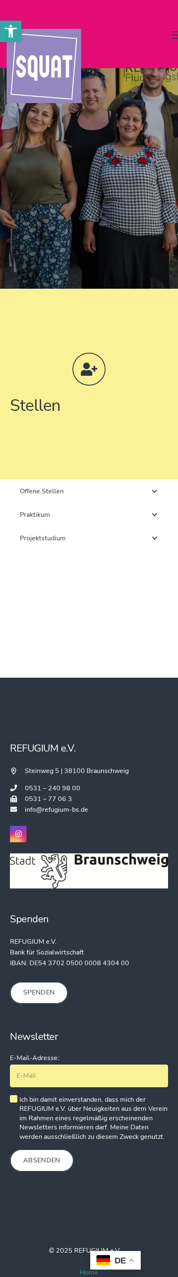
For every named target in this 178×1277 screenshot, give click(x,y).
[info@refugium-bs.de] (17, 809)
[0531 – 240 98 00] (17, 788)
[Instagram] (18, 834)
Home (89, 1272)
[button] (11, 31)
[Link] (44, 66)
